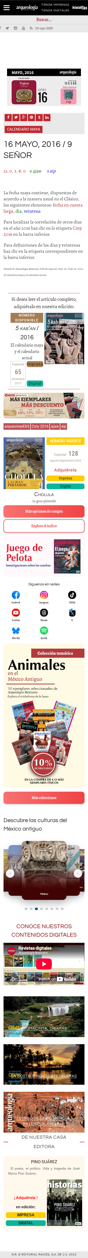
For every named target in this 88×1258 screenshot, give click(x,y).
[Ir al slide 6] (51, 909)
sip (63, 426)
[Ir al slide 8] (62, 909)
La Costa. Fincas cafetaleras (44, 1076)
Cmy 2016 (40, 426)
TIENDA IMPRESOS (55, 5)
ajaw (55, 426)
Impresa (35, 364)
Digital (35, 383)
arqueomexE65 (16, 426)
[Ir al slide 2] (31, 909)
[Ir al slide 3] (36, 909)
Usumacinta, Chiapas (44, 1028)
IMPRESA (25, 1215)
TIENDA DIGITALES (55, 11)
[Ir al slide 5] (46, 909)
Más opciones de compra (44, 511)
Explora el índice (44, 526)
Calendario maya (23, 129)
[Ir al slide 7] (57, 909)
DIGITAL (26, 1223)
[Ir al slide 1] (26, 909)
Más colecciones (44, 797)
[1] (44, 87)
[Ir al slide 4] (41, 909)
